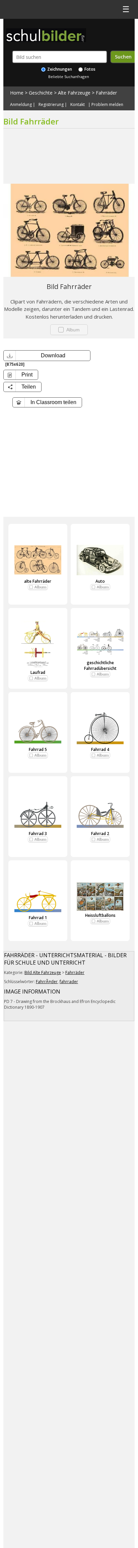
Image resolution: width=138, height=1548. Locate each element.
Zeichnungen (59, 69)
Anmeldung (21, 105)
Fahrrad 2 (100, 833)
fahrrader (69, 981)
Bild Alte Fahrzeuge (42, 972)
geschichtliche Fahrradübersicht (100, 665)
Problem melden (107, 105)
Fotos (89, 69)
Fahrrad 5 (38, 749)
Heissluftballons (100, 915)
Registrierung (51, 105)
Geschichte (41, 92)
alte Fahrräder (37, 581)
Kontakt (77, 105)
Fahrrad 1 (38, 918)
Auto (100, 581)
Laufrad (37, 672)
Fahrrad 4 (100, 749)
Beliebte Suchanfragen (68, 76)
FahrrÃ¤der (47, 981)
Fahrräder (106, 92)
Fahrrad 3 (38, 833)
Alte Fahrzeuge (74, 92)
